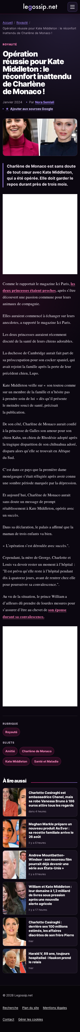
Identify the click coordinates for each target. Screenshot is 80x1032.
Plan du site (30, 1008)
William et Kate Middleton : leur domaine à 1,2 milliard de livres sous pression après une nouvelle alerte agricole (50, 895)
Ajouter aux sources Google (31, 109)
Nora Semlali (44, 102)
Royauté (22, 22)
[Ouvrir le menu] (72, 7)
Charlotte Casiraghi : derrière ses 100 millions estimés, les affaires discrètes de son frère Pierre (51, 928)
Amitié (10, 751)
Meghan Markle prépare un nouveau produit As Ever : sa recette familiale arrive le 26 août (51, 830)
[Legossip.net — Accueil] (40, 6)
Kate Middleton (16, 761)
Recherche (10, 1008)
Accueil (8, 22)
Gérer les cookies (30, 1019)
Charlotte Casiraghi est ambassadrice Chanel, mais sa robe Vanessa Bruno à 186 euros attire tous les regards (51, 799)
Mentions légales (55, 1008)
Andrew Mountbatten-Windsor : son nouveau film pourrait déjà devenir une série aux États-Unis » (50, 861)
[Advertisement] (40, 234)
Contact (8, 1019)
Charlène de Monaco (37, 751)
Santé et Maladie (46, 761)
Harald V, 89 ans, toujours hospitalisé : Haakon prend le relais (50, 958)
